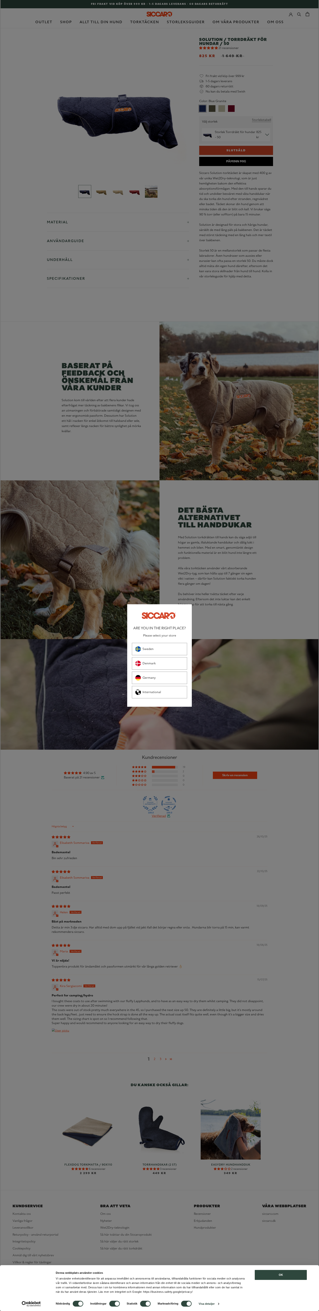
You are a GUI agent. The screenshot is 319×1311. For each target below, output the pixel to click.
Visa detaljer (207, 1303)
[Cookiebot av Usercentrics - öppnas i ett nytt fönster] (31, 1304)
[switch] (114, 1304)
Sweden (148, 649)
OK (281, 1274)
